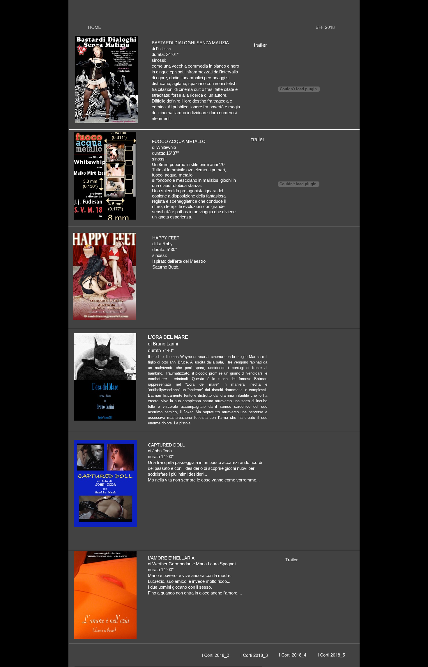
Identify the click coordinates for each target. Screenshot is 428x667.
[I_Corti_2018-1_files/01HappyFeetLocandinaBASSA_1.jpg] (104, 318)
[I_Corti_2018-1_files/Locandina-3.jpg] (105, 218)
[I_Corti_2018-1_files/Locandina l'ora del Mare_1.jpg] (105, 419)
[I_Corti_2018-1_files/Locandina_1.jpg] (106, 121)
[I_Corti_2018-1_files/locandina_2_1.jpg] (105, 525)
